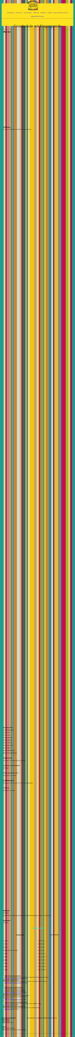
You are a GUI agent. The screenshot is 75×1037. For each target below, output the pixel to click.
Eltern (49, 12)
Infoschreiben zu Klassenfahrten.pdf (13, 978)
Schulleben (28, 12)
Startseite (10, 12)
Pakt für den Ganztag (60, 12)
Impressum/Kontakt (37, 16)
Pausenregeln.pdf (9, 1004)
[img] (33, 5)
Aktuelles (18, 12)
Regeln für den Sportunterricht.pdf (12, 992)
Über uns (36, 12)
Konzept (43, 12)
